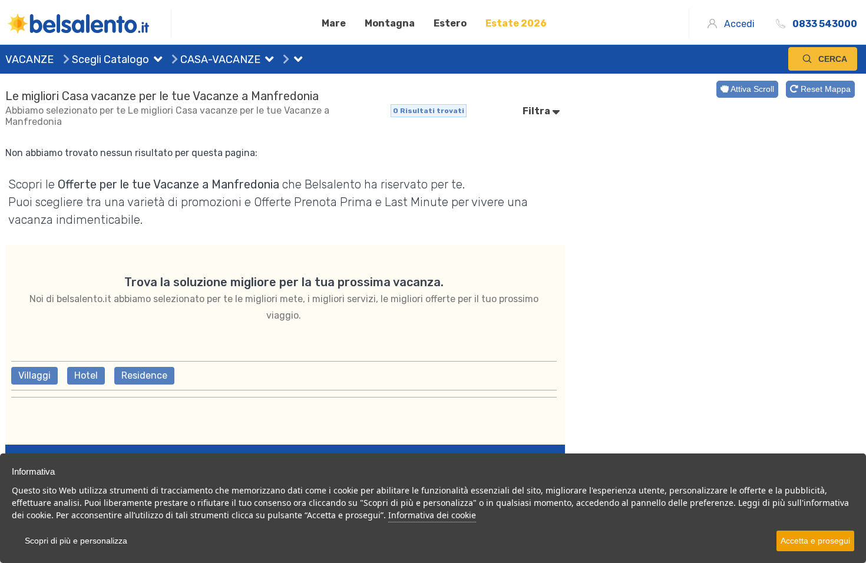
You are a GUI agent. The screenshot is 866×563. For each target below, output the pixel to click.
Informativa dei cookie (432, 515)
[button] (155, 60)
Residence (144, 375)
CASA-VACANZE (219, 59)
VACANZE (29, 59)
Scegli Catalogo (109, 59)
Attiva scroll (751, 89)
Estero (450, 23)
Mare (334, 23)
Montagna (390, 23)
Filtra (537, 111)
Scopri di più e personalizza (76, 540)
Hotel (86, 375)
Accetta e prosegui (815, 540)
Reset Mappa (824, 89)
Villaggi (34, 375)
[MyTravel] (88, 23)
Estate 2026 (516, 23)
